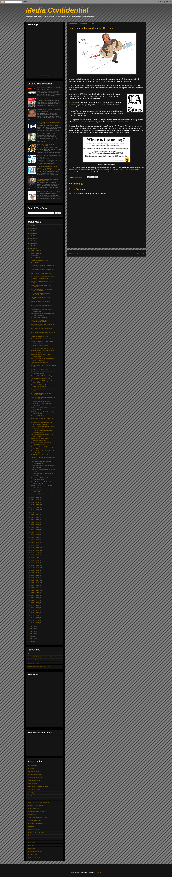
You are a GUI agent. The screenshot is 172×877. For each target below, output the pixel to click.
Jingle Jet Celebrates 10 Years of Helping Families (41, 482)
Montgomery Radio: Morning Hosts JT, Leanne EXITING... (43, 314)
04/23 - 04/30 (35, 582)
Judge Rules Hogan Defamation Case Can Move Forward (42, 372)
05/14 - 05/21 (35, 575)
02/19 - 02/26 (35, 605)
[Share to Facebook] (94, 177)
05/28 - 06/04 (35, 570)
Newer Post (73, 253)
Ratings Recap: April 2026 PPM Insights (39, 666)
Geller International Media (36, 799)
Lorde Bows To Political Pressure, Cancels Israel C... (41, 404)
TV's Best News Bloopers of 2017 (41, 401)
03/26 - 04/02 (35, 592)
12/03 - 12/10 (35, 502)
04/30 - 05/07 (35, 580)
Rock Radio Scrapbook (35, 851)
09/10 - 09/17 (35, 532)
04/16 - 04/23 (35, 585)
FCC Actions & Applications (35, 660)
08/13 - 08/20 (35, 542)
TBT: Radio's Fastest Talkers (39, 362)
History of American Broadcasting (38, 802)
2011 (31, 638)
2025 (31, 228)
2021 (31, 238)
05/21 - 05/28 (35, 572)
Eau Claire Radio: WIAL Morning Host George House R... (42, 359)
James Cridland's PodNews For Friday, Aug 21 (41, 657)
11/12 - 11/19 (35, 510)
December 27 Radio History (39, 416)
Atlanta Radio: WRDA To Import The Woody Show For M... (42, 439)
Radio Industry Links (33, 663)
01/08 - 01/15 (35, 620)
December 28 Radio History (39, 369)
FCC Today (31, 796)
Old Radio (31, 826)
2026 (31, 226)
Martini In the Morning (34, 820)
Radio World (31, 845)
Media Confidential (57, 10)
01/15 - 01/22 (35, 618)
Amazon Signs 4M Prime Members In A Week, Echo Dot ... (43, 397)
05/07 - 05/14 (35, 577)
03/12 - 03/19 (35, 598)
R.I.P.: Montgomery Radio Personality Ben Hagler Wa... (42, 412)
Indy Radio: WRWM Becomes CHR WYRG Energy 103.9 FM (41, 423)
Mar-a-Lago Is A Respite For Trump (41, 273)
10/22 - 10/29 (35, 517)
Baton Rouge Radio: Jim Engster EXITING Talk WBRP (41, 443)
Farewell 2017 (35, 263)
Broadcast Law (32, 783)
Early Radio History (34, 789)
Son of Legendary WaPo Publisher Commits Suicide (41, 393)
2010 (31, 641)
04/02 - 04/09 (35, 590)
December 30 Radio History (39, 278)
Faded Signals (32, 793)
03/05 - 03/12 (35, 600)
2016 (31, 626)
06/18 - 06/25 (35, 562)
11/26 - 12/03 (35, 504)
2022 (31, 236)
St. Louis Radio (32, 854)
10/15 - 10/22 (35, 519)
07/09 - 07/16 (35, 555)
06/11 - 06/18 (35, 565)
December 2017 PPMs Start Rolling (41, 376)
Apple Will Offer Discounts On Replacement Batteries (40, 320)
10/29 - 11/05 (35, 514)
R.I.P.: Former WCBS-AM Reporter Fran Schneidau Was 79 (43, 408)
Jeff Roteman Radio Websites (37, 811)
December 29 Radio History (39, 336)
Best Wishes (34, 255)
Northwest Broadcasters (35, 823)
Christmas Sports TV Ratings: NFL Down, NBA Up (41, 381)
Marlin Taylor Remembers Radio (37, 817)
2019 (31, 243)
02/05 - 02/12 (35, 610)
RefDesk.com (32, 848)
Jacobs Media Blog (33, 808)
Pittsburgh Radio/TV (34, 829)
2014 (31, 631)
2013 (31, 633)
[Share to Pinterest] (96, 177)
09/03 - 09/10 (35, 535)
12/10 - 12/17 (35, 499)
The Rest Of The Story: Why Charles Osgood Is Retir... (42, 431)
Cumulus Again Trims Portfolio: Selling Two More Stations (47, 167)
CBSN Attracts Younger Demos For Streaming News (41, 462)
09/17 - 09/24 (35, 530)
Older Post (139, 253)
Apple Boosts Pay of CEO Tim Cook (42, 348)
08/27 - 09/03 (35, 537)
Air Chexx (31, 768)
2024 (31, 231)
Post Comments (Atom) (111, 261)
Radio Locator (32, 836)
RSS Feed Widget (45, 76)
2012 (31, 636)
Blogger (98, 872)
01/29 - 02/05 (35, 613)
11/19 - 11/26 (35, 507)
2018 (31, 246)
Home (107, 253)
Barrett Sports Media (34, 780)
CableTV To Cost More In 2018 (40, 455)
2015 (31, 628)
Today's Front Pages (34, 857)
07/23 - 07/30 (35, 550)
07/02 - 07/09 (35, 557)
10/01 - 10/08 (35, 525)
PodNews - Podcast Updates (36, 832)
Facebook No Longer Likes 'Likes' (41, 378)
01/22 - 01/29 (35, 615)
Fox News (72, 102)
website (95, 111)
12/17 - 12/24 (35, 497)
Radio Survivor (32, 839)
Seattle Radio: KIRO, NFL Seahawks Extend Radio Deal (42, 478)
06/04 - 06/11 (35, 567)
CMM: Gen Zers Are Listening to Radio (49, 192)
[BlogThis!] (90, 177)
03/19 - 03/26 (35, 595)
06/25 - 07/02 (35, 560)
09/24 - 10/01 (35, 527)
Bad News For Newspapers (39, 317)
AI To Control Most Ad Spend (46, 133)
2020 (31, 241)
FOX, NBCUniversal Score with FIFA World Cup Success (48, 123)
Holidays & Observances (35, 805)
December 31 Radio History (39, 260)
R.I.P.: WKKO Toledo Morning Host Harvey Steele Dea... (41, 289)
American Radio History (35, 774)
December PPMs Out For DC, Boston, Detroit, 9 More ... (42, 342)
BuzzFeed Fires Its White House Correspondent (41, 355)
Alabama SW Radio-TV (35, 771)
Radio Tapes (31, 842)
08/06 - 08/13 (35, 545)
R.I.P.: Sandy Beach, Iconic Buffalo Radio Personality (48, 179)
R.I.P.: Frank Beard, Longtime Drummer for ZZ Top (46, 145)
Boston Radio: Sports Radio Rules (41, 339)
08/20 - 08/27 (35, 540)
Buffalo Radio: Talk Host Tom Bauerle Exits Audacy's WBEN (48, 88)
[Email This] (88, 177)
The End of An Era (42, 98)
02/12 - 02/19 (35, 608)
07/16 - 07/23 (35, 552)
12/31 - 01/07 (35, 250)
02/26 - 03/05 (35, 603)
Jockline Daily (32, 814)
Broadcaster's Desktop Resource (38, 786)
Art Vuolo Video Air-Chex (35, 777)
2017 (31, 248)
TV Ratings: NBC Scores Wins (40, 345)
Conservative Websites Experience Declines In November (41, 385)
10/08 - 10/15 (35, 522)
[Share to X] (92, 177)
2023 (31, 233)
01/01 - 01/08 (35, 623)
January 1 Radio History (38, 258)
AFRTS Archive (32, 765)
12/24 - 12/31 (35, 253)
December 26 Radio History (39, 494)
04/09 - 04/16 (35, 587)
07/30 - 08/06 (35, 547)
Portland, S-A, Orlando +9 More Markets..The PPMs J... (40, 294)
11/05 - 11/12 (35, 512)
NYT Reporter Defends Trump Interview (43, 276)
